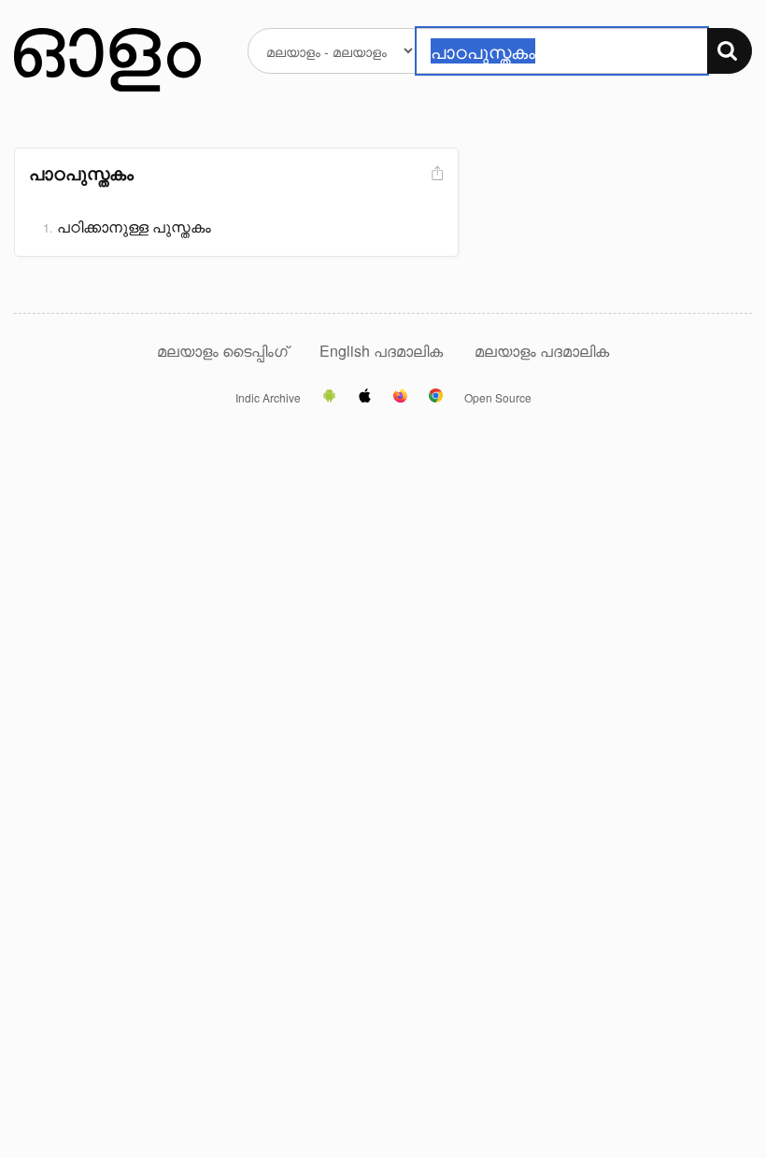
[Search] (729, 51)
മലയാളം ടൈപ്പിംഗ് (222, 350)
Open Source (498, 397)
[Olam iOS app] (365, 396)
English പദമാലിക (383, 350)
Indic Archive (268, 397)
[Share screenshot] (435, 174)
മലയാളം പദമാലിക (542, 350)
